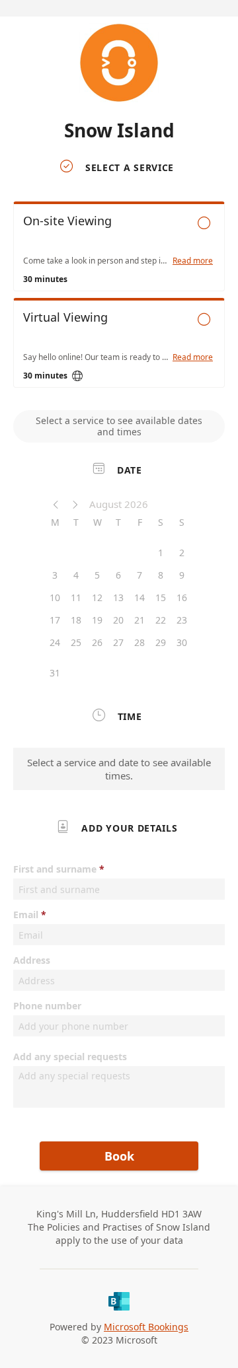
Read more (193, 261)
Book (119, 1156)
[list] (119, 297)
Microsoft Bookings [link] (146, 1326)
